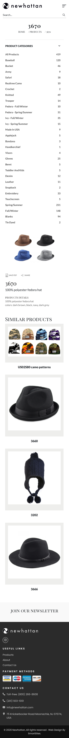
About (6, 660)
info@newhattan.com (20, 707)
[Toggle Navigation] (64, 6)
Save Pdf (13, 275)
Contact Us (9, 665)
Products (36, 31)
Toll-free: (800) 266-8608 (22, 694)
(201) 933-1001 (15, 701)
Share (27, 275)
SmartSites (34, 733)
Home (21, 31)
